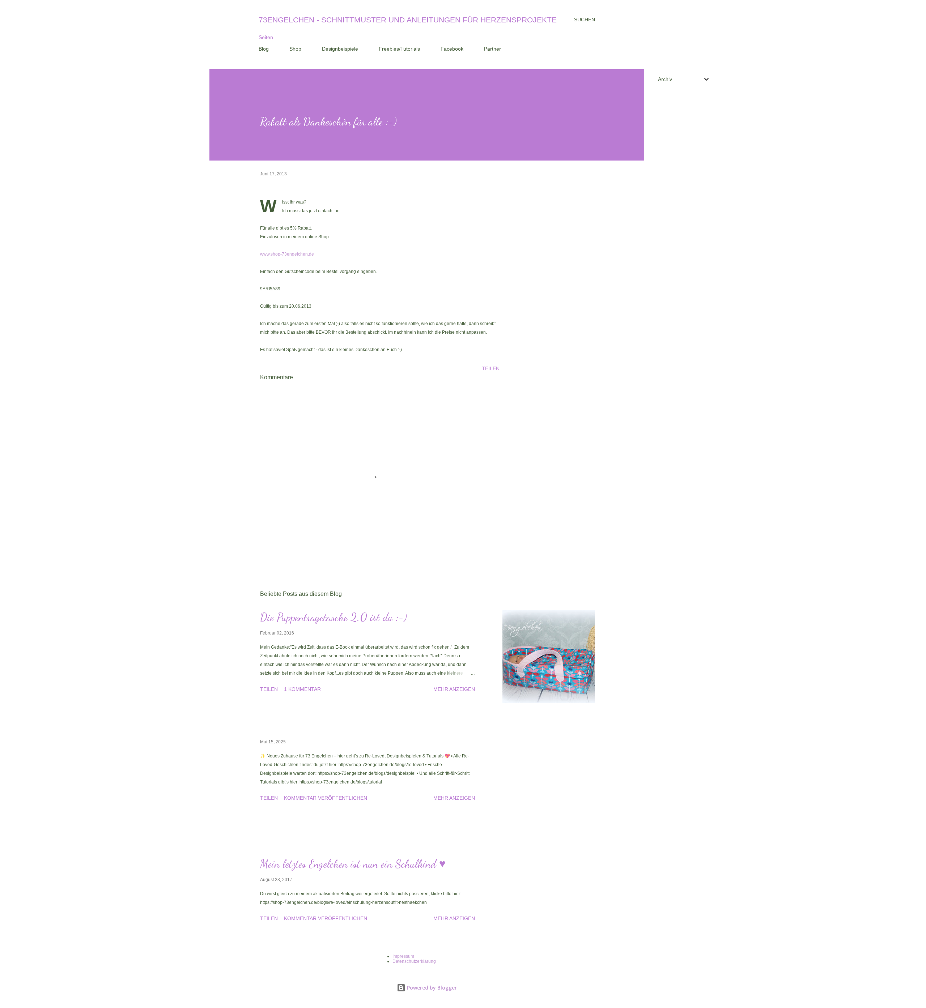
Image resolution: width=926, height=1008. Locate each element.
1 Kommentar (302, 689)
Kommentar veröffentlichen (325, 798)
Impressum (403, 956)
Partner (492, 49)
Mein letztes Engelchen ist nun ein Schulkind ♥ (353, 863)
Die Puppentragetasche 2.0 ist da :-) (333, 617)
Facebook (452, 49)
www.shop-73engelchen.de (287, 254)
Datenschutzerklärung (414, 961)
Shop (295, 49)
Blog (264, 49)
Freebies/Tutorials (399, 49)
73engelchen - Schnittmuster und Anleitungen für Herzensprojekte (408, 20)
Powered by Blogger (431, 987)
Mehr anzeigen (454, 689)
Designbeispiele (340, 49)
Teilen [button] (491, 368)
